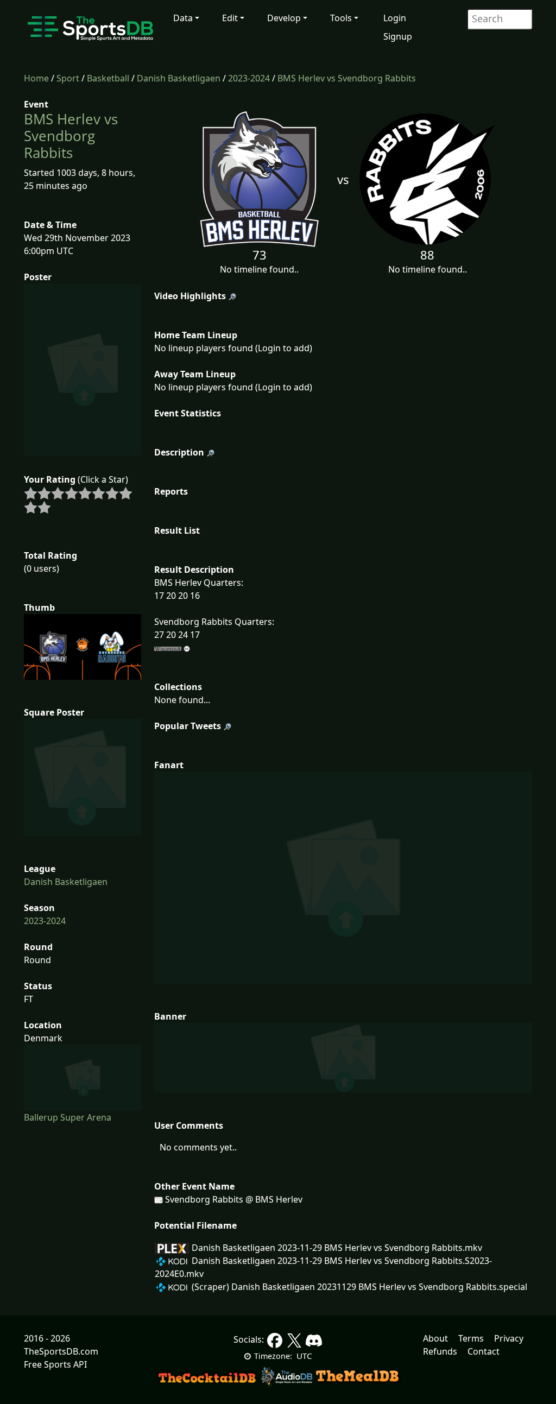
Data (183, 18)
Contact (483, 1351)
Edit (230, 18)
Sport (67, 78)
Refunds (440, 1351)
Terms (471, 1338)
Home (36, 78)
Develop (284, 18)
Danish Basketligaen (178, 78)
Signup (397, 36)
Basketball (108, 78)
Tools (341, 18)
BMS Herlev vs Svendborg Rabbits (346, 78)
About (435, 1338)
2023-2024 (249, 78)
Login (394, 18)
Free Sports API (55, 1364)
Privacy (508, 1338)
